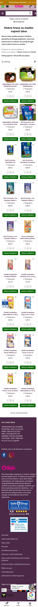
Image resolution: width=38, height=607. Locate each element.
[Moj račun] (35, 13)
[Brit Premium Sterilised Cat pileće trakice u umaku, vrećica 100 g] (28, 150)
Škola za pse (7, 568)
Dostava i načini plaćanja (12, 554)
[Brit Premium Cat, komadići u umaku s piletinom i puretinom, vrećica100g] (28, 112)
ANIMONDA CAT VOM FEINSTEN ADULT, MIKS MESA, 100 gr (10, 86)
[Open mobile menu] (3, 13)
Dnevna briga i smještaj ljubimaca (16, 564)
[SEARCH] (30, 13)
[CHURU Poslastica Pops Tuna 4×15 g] (28, 302)
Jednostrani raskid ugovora (13, 576)
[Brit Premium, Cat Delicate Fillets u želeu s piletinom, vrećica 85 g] (10, 226)
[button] (10, 101)
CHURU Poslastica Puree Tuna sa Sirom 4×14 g (10, 391)
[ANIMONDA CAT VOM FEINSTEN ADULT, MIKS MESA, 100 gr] (10, 74)
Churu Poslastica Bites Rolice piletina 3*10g (27, 238)
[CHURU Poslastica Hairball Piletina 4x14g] (10, 264)
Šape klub (6, 543)
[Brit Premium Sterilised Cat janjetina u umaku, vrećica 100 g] (10, 150)
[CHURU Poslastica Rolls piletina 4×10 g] (28, 378)
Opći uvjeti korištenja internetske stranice (15, 559)
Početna (5, 49)
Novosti (5, 547)
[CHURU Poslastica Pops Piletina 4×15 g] (10, 302)
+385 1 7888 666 (16, 438)
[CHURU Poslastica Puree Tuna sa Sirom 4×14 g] (10, 378)
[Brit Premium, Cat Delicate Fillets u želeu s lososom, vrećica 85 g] (28, 188)
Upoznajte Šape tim (10, 539)
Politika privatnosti (10, 550)
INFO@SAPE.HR (13, 434)
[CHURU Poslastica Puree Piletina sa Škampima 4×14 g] (10, 340)
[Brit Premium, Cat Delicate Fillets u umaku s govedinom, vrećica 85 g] (10, 188)
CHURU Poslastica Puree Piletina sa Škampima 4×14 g (10, 353)
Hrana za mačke (8, 52)
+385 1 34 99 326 (16, 429)
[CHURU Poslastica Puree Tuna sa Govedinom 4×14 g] (28, 340)
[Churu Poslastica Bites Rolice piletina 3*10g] (28, 226)
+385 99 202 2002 (13, 431)
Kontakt (5, 535)
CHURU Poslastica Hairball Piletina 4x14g (10, 276)
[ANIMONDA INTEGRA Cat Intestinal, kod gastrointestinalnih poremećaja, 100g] (10, 112)
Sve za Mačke (16, 49)
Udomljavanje (7, 572)
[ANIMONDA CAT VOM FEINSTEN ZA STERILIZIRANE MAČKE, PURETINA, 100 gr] (28, 74)
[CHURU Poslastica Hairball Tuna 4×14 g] (28, 264)
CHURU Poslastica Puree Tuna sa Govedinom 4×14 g (28, 353)
